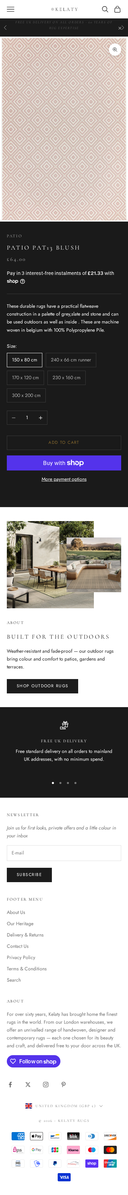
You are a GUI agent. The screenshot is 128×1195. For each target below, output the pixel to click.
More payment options (64, 479)
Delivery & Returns (25, 934)
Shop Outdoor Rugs (42, 686)
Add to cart (64, 442)
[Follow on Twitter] (28, 1084)
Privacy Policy (21, 957)
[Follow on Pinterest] (63, 1084)
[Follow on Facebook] (10, 1084)
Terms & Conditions (27, 968)
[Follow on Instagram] (45, 1084)
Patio (14, 236)
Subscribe (29, 875)
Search (14, 980)
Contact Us (18, 946)
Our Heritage (20, 923)
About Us (16, 912)
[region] (64, 746)
